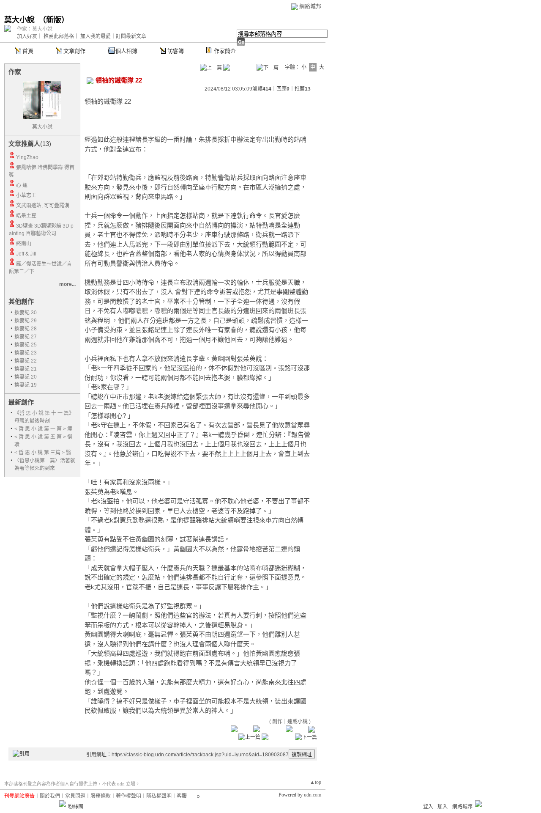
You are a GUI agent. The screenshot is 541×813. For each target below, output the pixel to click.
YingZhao (27, 157)
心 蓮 (21, 185)
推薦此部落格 (59, 36)
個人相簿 (126, 51)
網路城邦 (310, 6)
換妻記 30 (25, 313)
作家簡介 (225, 51)
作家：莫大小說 (34, 29)
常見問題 (75, 796)
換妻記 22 (25, 361)
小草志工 (26, 195)
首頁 (27, 51)
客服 (182, 796)
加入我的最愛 (95, 36)
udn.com (312, 795)
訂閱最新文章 (131, 36)
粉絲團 (75, 807)
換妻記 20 (25, 377)
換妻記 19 (25, 385)
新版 (53, 20)
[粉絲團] (62, 803)
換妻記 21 (25, 369)
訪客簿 (175, 51)
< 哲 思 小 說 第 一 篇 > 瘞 (43, 429)
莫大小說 (19, 20)
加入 (442, 807)
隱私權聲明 (159, 796)
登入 (428, 807)
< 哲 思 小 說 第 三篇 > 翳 (42, 453)
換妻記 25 (25, 345)
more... (67, 284)
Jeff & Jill (26, 254)
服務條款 (100, 796)
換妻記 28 (25, 329)
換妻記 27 (25, 337)
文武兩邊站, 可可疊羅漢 (42, 206)
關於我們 (50, 796)
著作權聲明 (128, 796)
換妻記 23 (25, 353)
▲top (315, 782)
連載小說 (297, 722)
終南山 (23, 244)
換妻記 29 (25, 321)
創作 (277, 722)
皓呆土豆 (26, 216)
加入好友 (27, 36)
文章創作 (74, 51)
